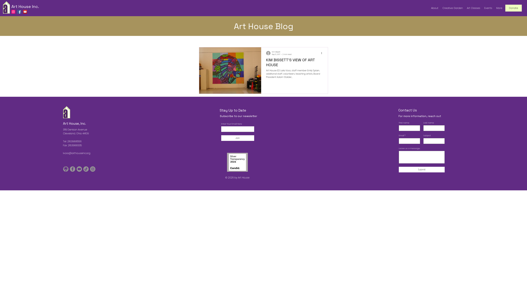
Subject (427, 135)
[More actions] (322, 53)
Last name (428, 123)
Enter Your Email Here (231, 124)
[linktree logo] (65, 169)
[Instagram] (13, 12)
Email (402, 135)
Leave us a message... (409, 148)
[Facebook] (19, 12)
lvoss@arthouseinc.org (76, 153)
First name (404, 123)
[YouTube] (25, 12)
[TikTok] (86, 169)
